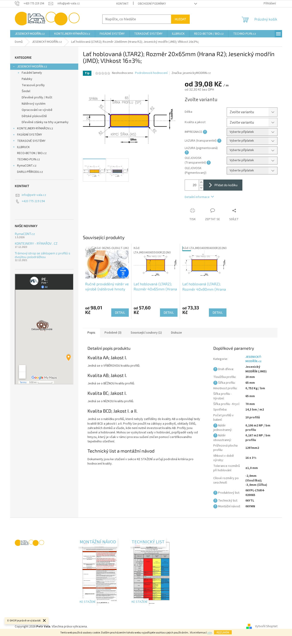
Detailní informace (197, 197)
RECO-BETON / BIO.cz (32, 153)
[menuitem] (29, 33)
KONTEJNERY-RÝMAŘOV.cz (35, 128)
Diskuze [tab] (176, 332)
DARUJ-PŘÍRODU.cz (30, 172)
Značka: (191, 73)
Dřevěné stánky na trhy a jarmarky (45, 122)
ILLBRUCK (23, 147)
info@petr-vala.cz (34, 195)
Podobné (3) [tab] (113, 332)
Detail (120, 312)
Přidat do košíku (226, 185)
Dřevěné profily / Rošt (37, 97)
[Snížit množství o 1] (201, 187)
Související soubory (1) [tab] (146, 332)
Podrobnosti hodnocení (151, 73)
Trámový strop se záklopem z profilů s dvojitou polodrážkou (42, 255)
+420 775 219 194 (33, 201)
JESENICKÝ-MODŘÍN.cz (32, 66)
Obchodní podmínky (152, 4)
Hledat (180, 19)
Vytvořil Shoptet (266, 626)
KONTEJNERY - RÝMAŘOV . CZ (36, 243)
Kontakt (122, 4)
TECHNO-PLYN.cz (28, 159)
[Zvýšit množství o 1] (201, 182)
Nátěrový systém (33, 103)
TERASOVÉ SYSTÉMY (31, 141)
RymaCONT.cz (26, 165)
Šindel (26, 91)
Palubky (27, 79)
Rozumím (223, 632)
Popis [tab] (91, 332)
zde (209, 633)
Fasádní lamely (32, 72)
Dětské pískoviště (34, 116)
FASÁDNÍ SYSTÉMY (29, 134)
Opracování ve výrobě (37, 110)
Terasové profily (33, 85)
